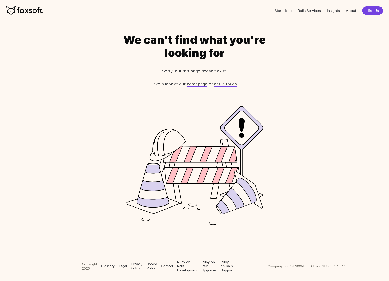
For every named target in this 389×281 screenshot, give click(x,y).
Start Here (283, 11)
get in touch (225, 84)
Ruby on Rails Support (227, 266)
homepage (197, 84)
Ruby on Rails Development (187, 266)
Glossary (108, 266)
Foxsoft (24, 10)
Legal (123, 266)
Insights (333, 11)
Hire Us (372, 11)
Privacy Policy (136, 266)
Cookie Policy (151, 266)
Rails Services (309, 11)
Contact (167, 266)
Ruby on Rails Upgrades (209, 266)
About (351, 11)
